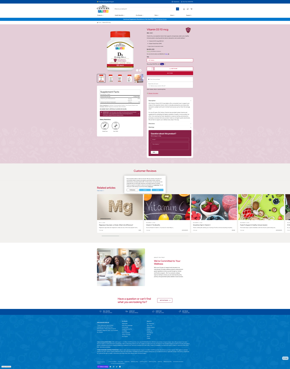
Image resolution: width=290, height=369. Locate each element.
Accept (157, 189)
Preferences (132, 189)
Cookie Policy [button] (156, 185)
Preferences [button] (150, 186)
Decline (145, 189)
